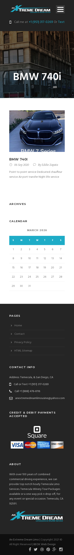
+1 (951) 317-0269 (40, 22)
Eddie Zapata (50, 165)
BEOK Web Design (45, 544)
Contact (19, 334)
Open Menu (60, 9)
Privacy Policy (22, 342)
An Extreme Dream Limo (24, 539)
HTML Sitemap (23, 350)
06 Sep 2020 (21, 165)
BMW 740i (18, 159)
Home (18, 325)
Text (61, 22)
